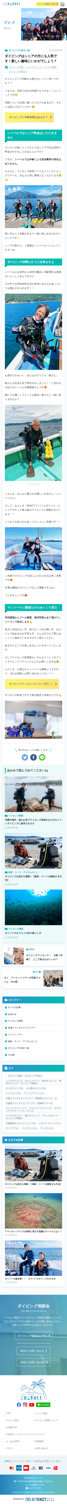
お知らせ (12, 1014)
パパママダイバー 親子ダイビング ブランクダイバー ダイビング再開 (33, 1116)
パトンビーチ (13, 1093)
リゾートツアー (15, 1034)
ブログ (29, 33)
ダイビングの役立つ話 (19, 50)
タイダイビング (14, 1088)
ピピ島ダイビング (36, 1088)
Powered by (18, 1499)
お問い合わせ (41, 1448)
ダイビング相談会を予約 (46, 4)
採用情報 (39, 1441)
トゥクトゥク (29, 1128)
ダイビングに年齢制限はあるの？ (28, 117)
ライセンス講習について (46, 1420)
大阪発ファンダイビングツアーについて (26, 1434)
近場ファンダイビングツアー (21, 1027)
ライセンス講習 (15, 1021)
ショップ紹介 (41, 1413)
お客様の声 (12, 1427)
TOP (23, 33)
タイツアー (12, 1128)
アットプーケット (33, 1093)
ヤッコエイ (46, 1128)
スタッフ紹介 (13, 1420)
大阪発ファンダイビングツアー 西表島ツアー (29, 1103)
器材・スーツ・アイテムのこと (23, 1041)
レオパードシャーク (49, 1123)
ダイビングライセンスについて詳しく (31, 683)
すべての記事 (14, 1007)
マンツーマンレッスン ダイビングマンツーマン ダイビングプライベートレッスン (33, 1109)
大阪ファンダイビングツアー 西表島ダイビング (31, 1098)
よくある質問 (13, 1441)
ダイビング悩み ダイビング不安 (24, 1076)
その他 (11, 1055)
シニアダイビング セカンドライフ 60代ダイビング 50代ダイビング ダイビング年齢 (33, 1082)
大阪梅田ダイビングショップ (21, 1123)
